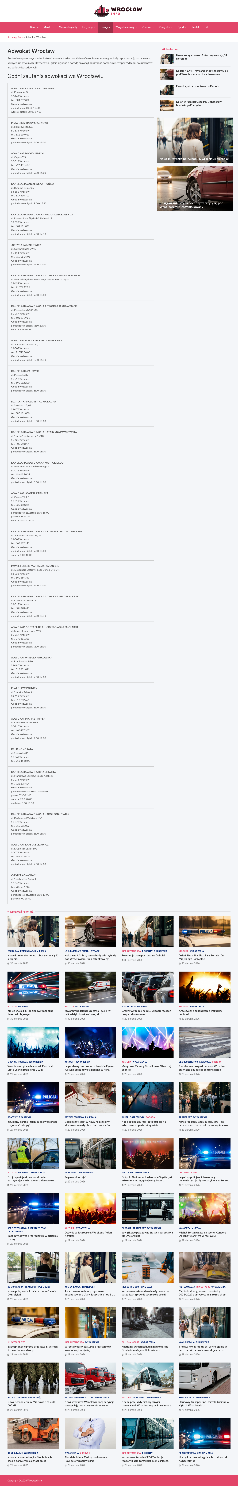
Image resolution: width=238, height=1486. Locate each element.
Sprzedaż (146, 1287)
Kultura (183, 951)
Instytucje (87, 27)
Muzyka (12, 1062)
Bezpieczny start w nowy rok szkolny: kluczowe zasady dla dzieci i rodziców (87, 1123)
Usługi (104, 27)
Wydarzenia (197, 951)
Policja (12, 1006)
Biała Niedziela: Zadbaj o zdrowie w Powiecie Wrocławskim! (86, 1459)
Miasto (47, 27)
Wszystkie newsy (125, 27)
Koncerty (184, 1228)
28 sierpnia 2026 (191, 1240)
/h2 (180, 1287)
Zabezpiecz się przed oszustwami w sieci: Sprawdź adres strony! (32, 1348)
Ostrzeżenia (137, 1117)
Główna (34, 27)
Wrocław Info (34, 1480)
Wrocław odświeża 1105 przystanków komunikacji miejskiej (88, 1348)
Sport (181, 27)
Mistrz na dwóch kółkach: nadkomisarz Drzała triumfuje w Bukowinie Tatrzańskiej (145, 1350)
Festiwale (127, 1172)
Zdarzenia (25, 1117)
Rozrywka (164, 27)
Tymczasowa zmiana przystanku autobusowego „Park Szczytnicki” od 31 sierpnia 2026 (89, 1294)
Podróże (23, 1062)
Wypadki (95, 951)
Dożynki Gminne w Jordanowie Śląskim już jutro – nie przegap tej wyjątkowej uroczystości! (147, 1180)
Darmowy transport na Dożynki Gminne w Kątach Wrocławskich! (204, 1403)
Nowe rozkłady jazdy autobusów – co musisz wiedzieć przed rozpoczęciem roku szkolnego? (204, 1125)
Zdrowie (146, 27)
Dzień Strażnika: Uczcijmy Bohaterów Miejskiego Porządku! (199, 103)
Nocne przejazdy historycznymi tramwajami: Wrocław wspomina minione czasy (146, 1405)
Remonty (147, 951)
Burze (125, 1117)
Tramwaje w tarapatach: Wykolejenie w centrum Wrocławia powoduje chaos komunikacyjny (203, 1350)
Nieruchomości (131, 1287)
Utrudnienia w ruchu (77, 951)
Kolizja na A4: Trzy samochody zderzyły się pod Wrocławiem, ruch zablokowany (202, 72)
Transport (160, 951)
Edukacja (13, 951)
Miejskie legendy (68, 27)
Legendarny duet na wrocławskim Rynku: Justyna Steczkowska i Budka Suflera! (89, 1068)
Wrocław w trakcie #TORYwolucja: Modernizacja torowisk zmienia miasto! (145, 1459)
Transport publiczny (37, 1287)
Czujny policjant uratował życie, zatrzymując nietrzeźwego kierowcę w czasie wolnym (30, 1180)
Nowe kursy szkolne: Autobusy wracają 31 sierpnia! (194, 159)
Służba (89, 1397)
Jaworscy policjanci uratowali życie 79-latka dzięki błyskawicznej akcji (88, 1012)
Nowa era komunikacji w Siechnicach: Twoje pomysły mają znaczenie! (29, 1459)
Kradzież (12, 1117)
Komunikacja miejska (33, 951)
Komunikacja (15, 1287)
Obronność (34, 1397)
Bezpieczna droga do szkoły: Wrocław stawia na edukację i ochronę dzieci (202, 1068)
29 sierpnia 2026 (133, 1018)
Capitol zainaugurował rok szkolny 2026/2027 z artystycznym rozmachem (202, 1293)
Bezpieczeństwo (188, 1062)
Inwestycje (203, 1287)
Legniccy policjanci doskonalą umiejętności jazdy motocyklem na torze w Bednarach (204, 1180)
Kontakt (196, 27)
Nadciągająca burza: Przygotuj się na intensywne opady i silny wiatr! (144, 1123)
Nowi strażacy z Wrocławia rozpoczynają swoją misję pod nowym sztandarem (89, 1403)
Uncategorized (188, 1172)
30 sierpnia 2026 (19, 963)
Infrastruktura (131, 951)
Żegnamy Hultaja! (75, 1177)
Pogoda (150, 1117)
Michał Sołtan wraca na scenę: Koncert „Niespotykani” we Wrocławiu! (202, 1234)
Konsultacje (15, 1453)
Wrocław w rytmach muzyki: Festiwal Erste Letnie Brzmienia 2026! (30, 1068)
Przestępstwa (187, 1453)
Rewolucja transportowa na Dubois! (198, 86)
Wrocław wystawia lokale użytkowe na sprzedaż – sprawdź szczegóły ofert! (145, 1293)
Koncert (70, 1062)
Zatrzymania (37, 1172)
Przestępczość (37, 1228)
